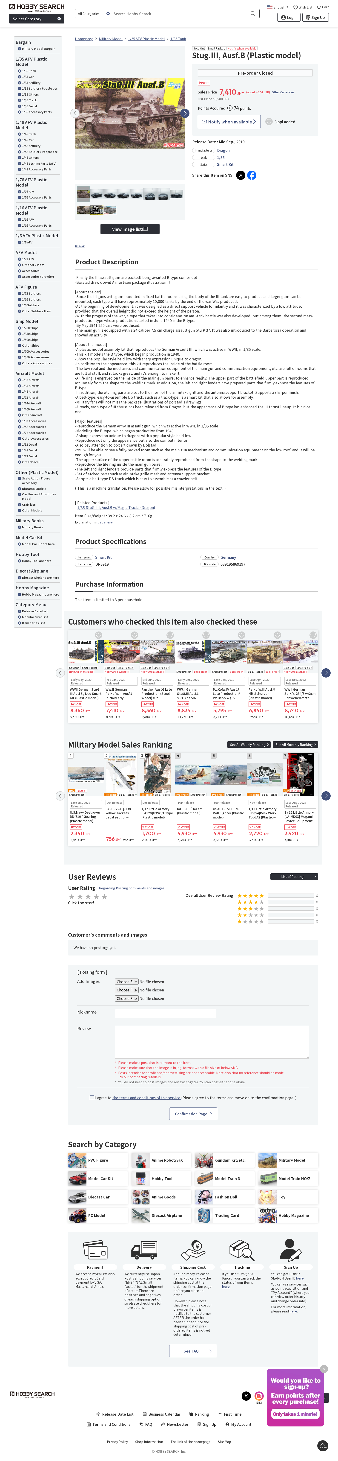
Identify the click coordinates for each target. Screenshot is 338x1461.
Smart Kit (225, 164)
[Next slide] (184, 113)
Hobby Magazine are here (40, 594)
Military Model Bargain (38, 48)
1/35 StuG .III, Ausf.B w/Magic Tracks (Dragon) (116, 507)
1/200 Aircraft (31, 409)
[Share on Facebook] (251, 175)
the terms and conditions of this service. (146, 1097)
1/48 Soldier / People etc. (40, 151)
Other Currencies (283, 92)
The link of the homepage (190, 1442)
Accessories (31, 271)
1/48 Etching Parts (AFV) (39, 163)
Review (84, 1028)
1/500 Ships (30, 339)
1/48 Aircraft (31, 391)
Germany (228, 557)
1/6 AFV (27, 242)
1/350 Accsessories (35, 357)
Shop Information (149, 1442)
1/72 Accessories (34, 432)
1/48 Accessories (34, 426)
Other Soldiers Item (36, 311)
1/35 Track (29, 100)
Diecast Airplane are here (40, 577)
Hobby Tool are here (36, 560)
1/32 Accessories (34, 421)
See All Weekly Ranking (248, 744)
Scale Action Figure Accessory (36, 480)
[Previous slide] (75, 113)
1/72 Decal (29, 456)
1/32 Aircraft (31, 379)
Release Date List (35, 611)
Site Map (224, 1442)
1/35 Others (30, 94)
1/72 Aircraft (31, 397)
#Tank (80, 246)
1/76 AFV (28, 191)
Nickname (87, 1012)
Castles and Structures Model (39, 496)
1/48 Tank (29, 134)
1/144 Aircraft (31, 403)
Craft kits (29, 504)
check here (148, 1303)
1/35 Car (28, 76)
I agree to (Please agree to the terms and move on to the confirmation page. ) (196, 1097)
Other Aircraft (32, 415)
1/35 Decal (29, 106)
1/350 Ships (30, 333)
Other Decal (31, 462)
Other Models (32, 510)
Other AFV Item (33, 265)
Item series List (33, 623)
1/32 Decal (29, 444)
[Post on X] (240, 175)
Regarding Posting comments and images (131, 888)
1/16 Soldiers (31, 299)
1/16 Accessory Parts (37, 225)
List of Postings (293, 876)
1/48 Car (28, 140)
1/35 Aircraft (31, 385)
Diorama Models (34, 488)
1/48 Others (30, 157)
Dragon (223, 150)
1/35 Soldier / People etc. (40, 88)
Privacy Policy (117, 1442)
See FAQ (191, 1351)
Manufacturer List (35, 617)
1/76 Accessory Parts (37, 197)
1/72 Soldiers (31, 293)
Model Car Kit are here (38, 544)
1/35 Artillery (31, 82)
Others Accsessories (37, 363)
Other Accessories (35, 438)
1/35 (221, 157)
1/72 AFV (28, 259)
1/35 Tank (29, 71)
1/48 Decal (29, 450)
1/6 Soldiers (30, 305)
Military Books (32, 527)
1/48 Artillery (31, 145)
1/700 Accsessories (35, 351)
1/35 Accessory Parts (37, 112)
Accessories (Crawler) (38, 276)
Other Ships (30, 345)
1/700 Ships (30, 328)
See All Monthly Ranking (294, 744)
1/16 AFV (28, 219)
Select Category (27, 18)
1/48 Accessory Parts (37, 169)
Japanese (105, 522)
